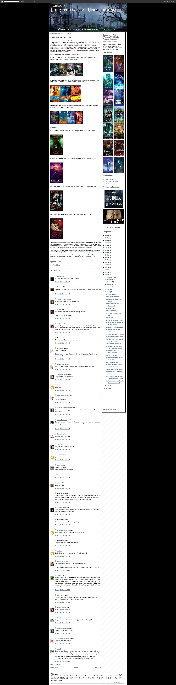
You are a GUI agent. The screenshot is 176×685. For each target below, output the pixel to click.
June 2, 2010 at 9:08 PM (62, 556)
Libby (58, 483)
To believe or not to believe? (115, 369)
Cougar (59, 575)
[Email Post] (75, 262)
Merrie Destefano (62, 420)
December (110, 277)
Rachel (59, 309)
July (108, 289)
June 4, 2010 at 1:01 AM (62, 633)
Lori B (59, 649)
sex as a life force (111, 355)
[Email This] (51, 265)
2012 (106, 270)
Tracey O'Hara (61, 507)
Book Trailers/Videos (112, 181)
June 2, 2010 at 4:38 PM (62, 439)
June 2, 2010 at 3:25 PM (62, 402)
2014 (106, 265)
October (109, 282)
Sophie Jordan (61, 607)
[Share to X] (55, 265)
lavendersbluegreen (63, 395)
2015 (106, 262)
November (110, 279)
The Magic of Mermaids (113, 343)
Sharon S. (60, 323)
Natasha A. (60, 348)
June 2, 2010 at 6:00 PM (62, 514)
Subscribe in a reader (110, 409)
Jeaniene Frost (90, 256)
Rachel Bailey (61, 561)
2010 (106, 274)
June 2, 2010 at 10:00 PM (62, 570)
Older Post (98, 667)
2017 (106, 257)
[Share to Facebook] (57, 265)
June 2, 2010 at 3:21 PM (62, 380)
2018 (106, 255)
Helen (58, 465)
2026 (106, 235)
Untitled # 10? (110, 308)
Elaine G (59, 434)
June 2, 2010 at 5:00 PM (62, 449)
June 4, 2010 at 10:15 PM (62, 661)
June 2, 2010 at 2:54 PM (62, 332)
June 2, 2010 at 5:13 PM (62, 478)
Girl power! (109, 317)
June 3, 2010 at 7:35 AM (62, 602)
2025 (106, 238)
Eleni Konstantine (62, 628)
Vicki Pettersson (62, 618)
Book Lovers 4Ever (63, 530)
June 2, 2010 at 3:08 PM (62, 359)
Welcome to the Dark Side (114, 320)
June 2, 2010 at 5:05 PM (62, 460)
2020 (106, 250)
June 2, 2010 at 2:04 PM (62, 282)
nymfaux (59, 276)
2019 (106, 252)
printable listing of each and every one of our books (75, 247)
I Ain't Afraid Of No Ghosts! (114, 336)
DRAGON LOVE (111, 294)
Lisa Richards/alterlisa (64, 638)
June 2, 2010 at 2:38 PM (62, 318)
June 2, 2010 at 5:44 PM (62, 488)
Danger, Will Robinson (113, 296)
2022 (106, 245)
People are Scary (111, 310)
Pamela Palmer (61, 299)
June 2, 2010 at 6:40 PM (62, 535)
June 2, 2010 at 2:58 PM (62, 343)
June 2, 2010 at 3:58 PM (62, 429)
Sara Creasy (60, 364)
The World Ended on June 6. (115, 334)
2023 (106, 243)
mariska (59, 551)
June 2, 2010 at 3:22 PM (62, 390)
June (108, 292)
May (108, 385)
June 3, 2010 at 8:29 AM (62, 612)
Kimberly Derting (62, 374)
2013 (106, 267)
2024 (106, 240)
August (109, 287)
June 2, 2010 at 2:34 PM (62, 304)
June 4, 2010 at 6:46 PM (62, 644)
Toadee (59, 287)
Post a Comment (55, 664)
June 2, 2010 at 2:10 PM (62, 294)
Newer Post (54, 667)
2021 (106, 247)
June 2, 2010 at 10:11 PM (62, 590)
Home (76, 667)
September (110, 284)
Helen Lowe (60, 595)
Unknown (60, 455)
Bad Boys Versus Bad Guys (114, 327)
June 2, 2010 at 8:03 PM (62, 546)
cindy (58, 444)
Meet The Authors (111, 179)
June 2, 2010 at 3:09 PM (62, 369)
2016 (106, 260)
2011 (106, 272)
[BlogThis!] (53, 265)
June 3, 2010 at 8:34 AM (62, 623)
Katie (58, 385)
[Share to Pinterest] (59, 265)
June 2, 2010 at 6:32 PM (62, 525)
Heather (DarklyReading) (64, 407)
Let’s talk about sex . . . (113, 362)
